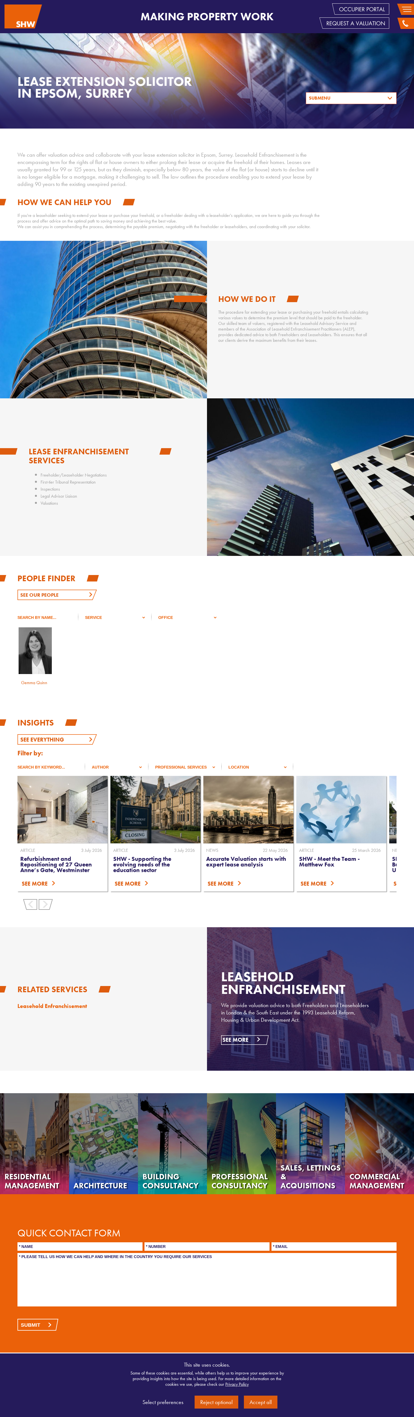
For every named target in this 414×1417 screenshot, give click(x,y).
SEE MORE (35, 883)
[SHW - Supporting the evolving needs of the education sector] (62, 809)
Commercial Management (377, 1181)
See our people (39, 595)
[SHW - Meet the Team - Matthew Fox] (248, 809)
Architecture (100, 1186)
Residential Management (32, 1181)
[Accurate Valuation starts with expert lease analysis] (155, 809)
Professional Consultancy (240, 1181)
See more (235, 1039)
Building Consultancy (171, 1181)
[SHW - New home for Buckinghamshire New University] (341, 809)
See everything (42, 739)
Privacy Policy (237, 1384)
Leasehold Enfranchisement (52, 1006)
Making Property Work (207, 16)
